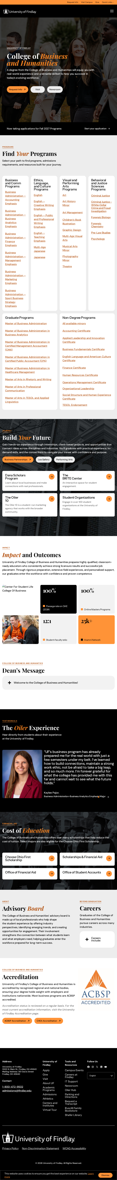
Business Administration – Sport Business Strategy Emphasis (15, 298)
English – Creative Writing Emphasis (44, 205)
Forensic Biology (101, 217)
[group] (58, 774)
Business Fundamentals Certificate (83, 349)
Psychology (98, 238)
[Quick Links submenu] (113, 2)
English (38, 195)
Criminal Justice (100, 195)
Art (64, 195)
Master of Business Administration (26, 323)
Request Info (15, 89)
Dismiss (105, 1175)
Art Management (72, 212)
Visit (37, 89)
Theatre (67, 266)
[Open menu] (112, 11)
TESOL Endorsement (74, 405)
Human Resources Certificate (80, 375)
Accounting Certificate (76, 331)
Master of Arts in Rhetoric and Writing (28, 379)
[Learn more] (52, 477)
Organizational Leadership (78, 388)
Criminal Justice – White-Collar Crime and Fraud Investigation (101, 206)
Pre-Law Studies (100, 232)
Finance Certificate (74, 368)
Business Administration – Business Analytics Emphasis (15, 218)
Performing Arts (64, 459)
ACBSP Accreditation (15, 1020)
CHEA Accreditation (47, 1020)
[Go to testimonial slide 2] (103, 797)
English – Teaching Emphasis (39, 237)
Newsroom (54, 89)
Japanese (39, 257)
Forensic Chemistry (97, 225)
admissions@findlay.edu (17, 1090)
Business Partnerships (16, 459)
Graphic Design (71, 230)
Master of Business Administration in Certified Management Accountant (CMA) (27, 345)
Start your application (95, 128)
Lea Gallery (44, 459)
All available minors (74, 323)
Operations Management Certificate (84, 382)
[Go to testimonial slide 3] (108, 797)
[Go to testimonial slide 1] (98, 797)
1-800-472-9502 (12, 1087)
